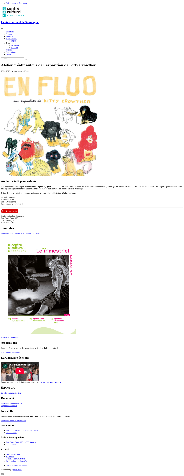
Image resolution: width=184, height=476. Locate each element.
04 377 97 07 (11, 433)
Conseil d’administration (15, 459)
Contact (9, 54)
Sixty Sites (17, 469)
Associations (11, 52)
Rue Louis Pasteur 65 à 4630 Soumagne (22, 430)
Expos (13, 41)
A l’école (14, 47)
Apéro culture (11, 38)
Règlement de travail (9, 406)
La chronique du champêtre (17, 461)
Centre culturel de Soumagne (20, 22)
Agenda (9, 34)
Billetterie (10, 32)
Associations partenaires (10, 352)
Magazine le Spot (13, 454)
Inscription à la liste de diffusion (13, 420)
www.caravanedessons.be (51, 382)
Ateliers (9, 50)
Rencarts (9, 36)
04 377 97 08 (11, 444)
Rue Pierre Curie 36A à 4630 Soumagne (22, 442)
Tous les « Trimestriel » (10, 337)
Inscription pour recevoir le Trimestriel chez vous (20, 233)
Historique (10, 456)
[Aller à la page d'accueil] (13, 17)
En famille (15, 45)
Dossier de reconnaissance (11, 403)
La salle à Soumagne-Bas (11, 393)
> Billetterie (9, 211)
